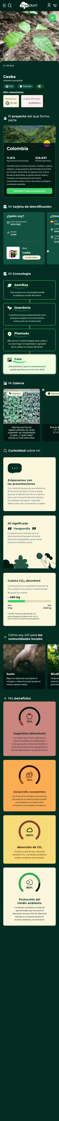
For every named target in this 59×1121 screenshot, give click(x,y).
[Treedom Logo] (29, 8)
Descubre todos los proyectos (29, 191)
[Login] (49, 5)
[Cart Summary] (55, 5)
